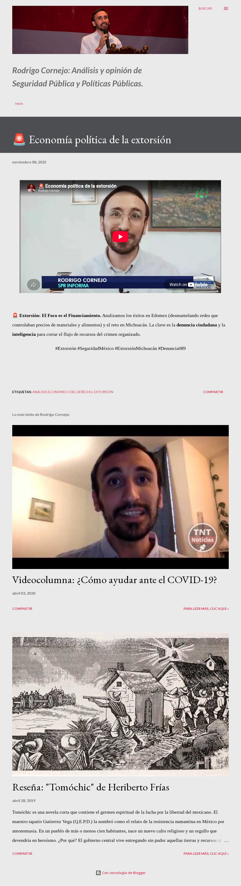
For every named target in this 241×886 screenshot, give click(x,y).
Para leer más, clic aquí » (206, 609)
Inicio (19, 103)
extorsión (103, 392)
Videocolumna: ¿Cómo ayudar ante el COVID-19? (114, 579)
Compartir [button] (213, 392)
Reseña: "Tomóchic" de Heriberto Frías (90, 786)
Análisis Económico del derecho (62, 392)
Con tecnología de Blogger (123, 873)
